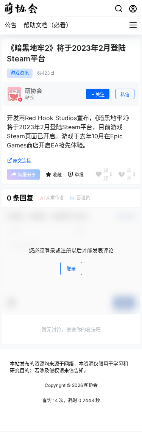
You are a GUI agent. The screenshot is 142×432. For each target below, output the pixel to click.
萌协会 (90, 385)
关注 (100, 94)
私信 (125, 94)
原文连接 (22, 161)
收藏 (57, 175)
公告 (11, 25)
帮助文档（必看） (47, 25)
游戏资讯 (20, 73)
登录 (71, 269)
